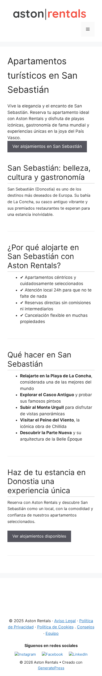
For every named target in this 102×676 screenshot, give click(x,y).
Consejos (85, 626)
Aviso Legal (65, 620)
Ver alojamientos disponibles (39, 536)
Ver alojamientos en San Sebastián (47, 146)
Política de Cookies (55, 626)
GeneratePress (51, 668)
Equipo (52, 633)
